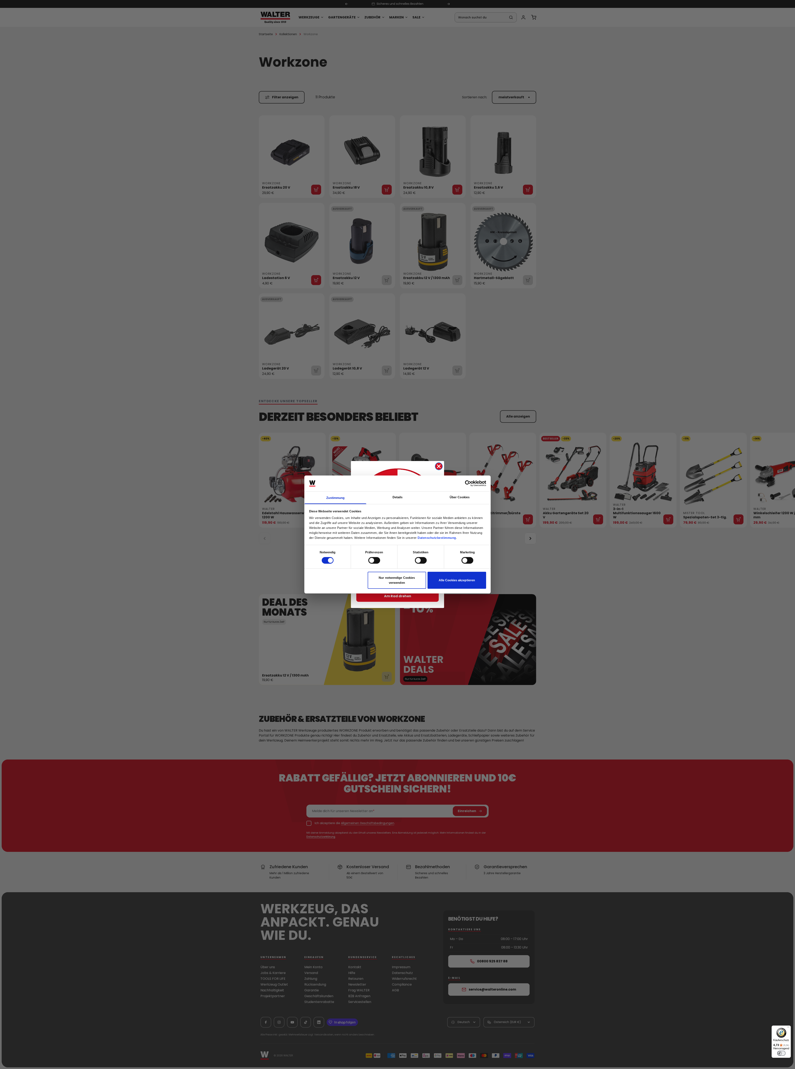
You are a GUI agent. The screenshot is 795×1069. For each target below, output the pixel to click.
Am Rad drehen (397, 596)
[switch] (374, 560)
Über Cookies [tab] (460, 497)
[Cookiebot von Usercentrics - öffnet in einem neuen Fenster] (468, 483)
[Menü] (788, 1028)
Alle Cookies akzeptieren (457, 580)
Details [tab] (398, 497)
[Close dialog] (438, 466)
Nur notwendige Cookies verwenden (397, 580)
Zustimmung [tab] (335, 498)
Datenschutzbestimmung (437, 537)
